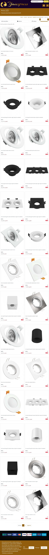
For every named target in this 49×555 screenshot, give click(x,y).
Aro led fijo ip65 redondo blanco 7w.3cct (8, 415)
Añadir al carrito (12, 57)
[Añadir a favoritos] (22, 53)
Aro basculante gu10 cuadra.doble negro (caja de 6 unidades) (36, 84)
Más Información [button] (25, 547)
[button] (19, 21)
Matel (2, 53)
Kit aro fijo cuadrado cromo (30, 514)
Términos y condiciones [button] (7, 553)
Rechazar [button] (37, 547)
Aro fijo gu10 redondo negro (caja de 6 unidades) (9, 183)
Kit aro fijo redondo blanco (6, 382)
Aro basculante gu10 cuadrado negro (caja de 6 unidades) (35, 216)
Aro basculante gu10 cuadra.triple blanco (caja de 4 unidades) (36, 415)
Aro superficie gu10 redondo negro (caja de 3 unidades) (35, 349)
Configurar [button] (44, 547)
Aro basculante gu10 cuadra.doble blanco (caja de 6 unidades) (11, 216)
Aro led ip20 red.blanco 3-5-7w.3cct (7, 51)
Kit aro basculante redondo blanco (7, 514)
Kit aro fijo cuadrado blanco (30, 382)
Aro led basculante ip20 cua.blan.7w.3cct (8, 249)
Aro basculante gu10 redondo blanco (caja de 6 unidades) (35, 249)
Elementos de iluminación (38, 17)
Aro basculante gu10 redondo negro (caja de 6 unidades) (11, 117)
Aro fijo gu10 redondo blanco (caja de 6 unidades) (34, 117)
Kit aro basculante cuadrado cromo (32, 51)
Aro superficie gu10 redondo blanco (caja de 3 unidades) (35, 448)
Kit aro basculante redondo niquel (32, 481)
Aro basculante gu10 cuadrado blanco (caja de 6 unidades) (11, 448)
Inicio (22, 17)
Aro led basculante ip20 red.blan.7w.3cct (32, 150)
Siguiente (29, 525)
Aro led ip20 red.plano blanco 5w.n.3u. (7, 349)
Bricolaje (30, 17)
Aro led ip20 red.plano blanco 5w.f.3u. (7, 150)
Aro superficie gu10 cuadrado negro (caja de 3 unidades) (11, 481)
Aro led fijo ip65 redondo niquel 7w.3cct (8, 84)
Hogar (25, 17)
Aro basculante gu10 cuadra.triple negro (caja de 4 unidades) (36, 183)
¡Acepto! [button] (31, 547)
